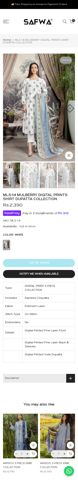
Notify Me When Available (39, 273)
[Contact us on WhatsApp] (69, 471)
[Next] (70, 108)
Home (7, 40)
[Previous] (8, 108)
